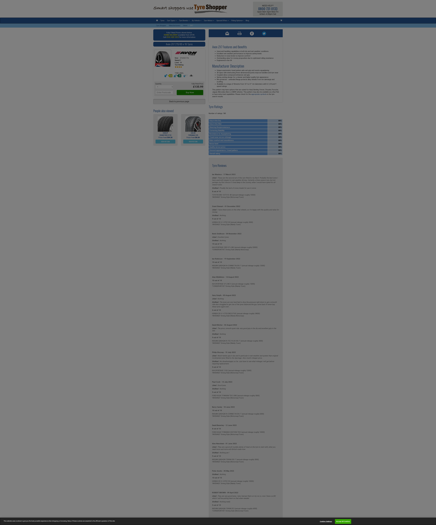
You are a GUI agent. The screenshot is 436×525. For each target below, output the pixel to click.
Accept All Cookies (343, 521)
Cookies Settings (326, 521)
